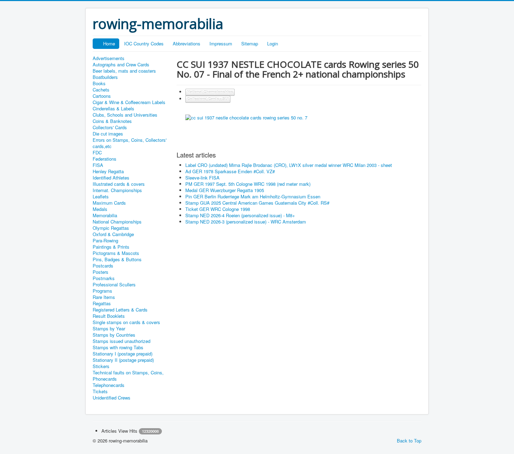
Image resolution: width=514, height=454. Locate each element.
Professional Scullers (114, 284)
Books (99, 83)
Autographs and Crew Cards (121, 64)
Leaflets (101, 196)
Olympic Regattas (111, 228)
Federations (104, 159)
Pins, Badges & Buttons (117, 259)
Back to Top (409, 440)
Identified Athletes (111, 178)
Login (272, 43)
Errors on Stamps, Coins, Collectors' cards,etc (129, 143)
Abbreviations (186, 43)
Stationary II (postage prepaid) (123, 360)
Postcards (103, 266)
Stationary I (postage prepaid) (122, 354)
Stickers (101, 366)
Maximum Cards (109, 203)
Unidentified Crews (111, 398)
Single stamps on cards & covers (126, 322)
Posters (100, 272)
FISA (98, 165)
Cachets (101, 90)
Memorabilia (105, 215)
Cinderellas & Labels (113, 108)
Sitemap (249, 43)
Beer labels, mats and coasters (124, 71)
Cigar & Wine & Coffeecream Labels (129, 102)
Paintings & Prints (111, 247)
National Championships (117, 222)
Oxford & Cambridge (113, 234)
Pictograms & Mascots (116, 253)
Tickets (100, 391)
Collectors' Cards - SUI (208, 99)
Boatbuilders (105, 77)
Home (109, 43)
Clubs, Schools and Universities (125, 115)
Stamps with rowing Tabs (118, 347)
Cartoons (102, 96)
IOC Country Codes (144, 43)
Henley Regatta (108, 171)
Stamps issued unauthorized (121, 341)
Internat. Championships (117, 190)
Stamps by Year (109, 328)
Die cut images (108, 134)
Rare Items (104, 297)
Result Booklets (109, 316)
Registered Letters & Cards (120, 310)
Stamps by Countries (114, 335)
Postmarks (104, 278)
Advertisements (108, 58)
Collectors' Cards (110, 127)
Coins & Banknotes (112, 121)
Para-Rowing (105, 240)
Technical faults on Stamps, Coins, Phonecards (128, 375)
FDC (97, 152)
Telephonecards (108, 385)
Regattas (102, 303)
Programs (102, 291)
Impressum (220, 43)
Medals (100, 209)
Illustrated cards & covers (119, 184)
